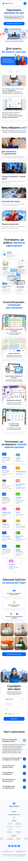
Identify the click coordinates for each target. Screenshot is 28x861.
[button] (14, 23)
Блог (14, 817)
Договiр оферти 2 (19, 838)
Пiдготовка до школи (9, 832)
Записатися (14, 719)
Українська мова (9, 823)
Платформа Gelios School (14, 814)
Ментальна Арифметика (18, 823)
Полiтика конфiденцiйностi (10, 838)
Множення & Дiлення (18, 832)
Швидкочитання (9, 826)
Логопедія (9, 829)
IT (18, 829)
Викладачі (14, 811)
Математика (18, 826)
